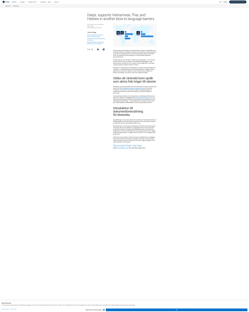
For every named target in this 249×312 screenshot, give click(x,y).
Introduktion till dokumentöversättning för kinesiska (96, 39)
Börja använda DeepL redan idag (127, 145)
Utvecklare (32, 2)
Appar (49, 2)
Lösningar (22, 2)
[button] (92, 49)
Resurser (56, 2)
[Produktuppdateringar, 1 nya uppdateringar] (220, 2)
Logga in (225, 2)
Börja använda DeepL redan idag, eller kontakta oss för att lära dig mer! (95, 43)
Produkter (14, 2)
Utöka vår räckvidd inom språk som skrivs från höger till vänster (95, 35)
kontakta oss (122, 148)
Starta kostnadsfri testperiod (237, 2)
